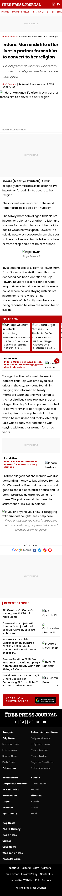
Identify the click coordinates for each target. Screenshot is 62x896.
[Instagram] (44, 550)
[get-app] (58, 4)
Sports (35, 777)
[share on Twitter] (23, 722)
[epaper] (53, 4)
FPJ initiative (10, 789)
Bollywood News (40, 738)
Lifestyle (36, 795)
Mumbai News (21, 11)
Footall (35, 789)
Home (5, 11)
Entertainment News (44, 732)
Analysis (7, 732)
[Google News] (21, 550)
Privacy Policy (29, 874)
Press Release (11, 859)
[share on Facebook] (15, 722)
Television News (40, 768)
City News (8, 738)
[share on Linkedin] (30, 722)
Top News (8, 823)
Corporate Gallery (14, 783)
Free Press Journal (21, 4)
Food (34, 813)
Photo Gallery (11, 829)
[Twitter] (39, 550)
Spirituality (9, 813)
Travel (34, 807)
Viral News (9, 847)
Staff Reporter (9, 84)
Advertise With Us (21, 880)
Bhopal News (9, 756)
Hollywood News (40, 744)
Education (9, 768)
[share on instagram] (37, 722)
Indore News (9, 750)
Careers (46, 868)
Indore (14, 36)
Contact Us (47, 874)
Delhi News (8, 762)
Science (7, 807)
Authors (46, 880)
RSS (37, 880)
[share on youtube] (44, 722)
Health (35, 801)
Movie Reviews (39, 750)
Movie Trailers (39, 756)
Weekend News (12, 853)
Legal (5, 801)
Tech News (9, 835)
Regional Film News (42, 762)
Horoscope (9, 795)
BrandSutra (10, 777)
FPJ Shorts (40, 11)
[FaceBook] (34, 550)
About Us (14, 868)
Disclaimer (12, 874)
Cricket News (38, 783)
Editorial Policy (30, 868)
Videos (6, 841)
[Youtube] (50, 550)
